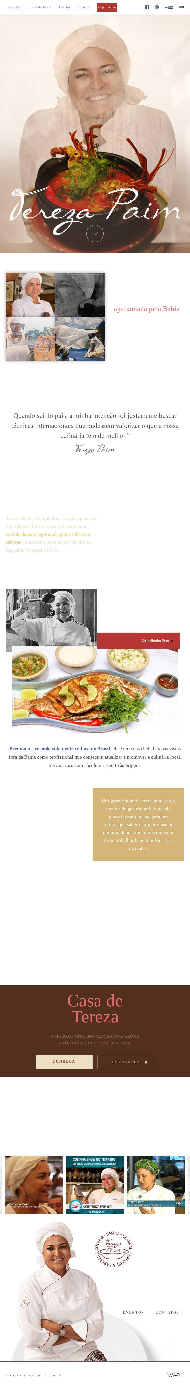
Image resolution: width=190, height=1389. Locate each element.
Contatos (83, 7)
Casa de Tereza (41, 7)
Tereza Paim (14, 7)
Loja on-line (107, 7)
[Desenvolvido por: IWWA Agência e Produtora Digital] (173, 1375)
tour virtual (126, 1062)
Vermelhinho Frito (155, 641)
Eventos (64, 7)
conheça (64, 1061)
